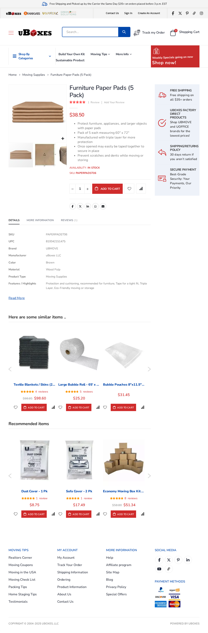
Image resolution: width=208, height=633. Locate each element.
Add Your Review (114, 102)
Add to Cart (35, 407)
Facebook (72, 206)
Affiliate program (118, 565)
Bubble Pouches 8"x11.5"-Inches (124, 385)
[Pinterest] (187, 13)
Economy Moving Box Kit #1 (124, 491)
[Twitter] (180, 13)
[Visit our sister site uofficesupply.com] (50, 13)
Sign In (128, 13)
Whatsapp (95, 206)
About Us (64, 594)
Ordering (63, 579)
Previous (10, 369)
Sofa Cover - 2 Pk (79, 491)
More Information (40, 220)
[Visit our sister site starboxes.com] (32, 13)
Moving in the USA (22, 572)
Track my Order (153, 32)
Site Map (112, 572)
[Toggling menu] (11, 33)
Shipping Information (72, 572)
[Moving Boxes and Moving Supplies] (35, 33)
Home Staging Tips (23, 594)
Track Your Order (69, 565)
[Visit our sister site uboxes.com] (13, 13)
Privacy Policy (116, 587)
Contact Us (112, 13)
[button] (62, 138)
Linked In (188, 560)
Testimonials (18, 601)
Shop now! (164, 63)
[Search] (124, 32)
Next (149, 369)
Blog (109, 579)
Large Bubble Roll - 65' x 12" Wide (79, 385)
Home (13, 75)
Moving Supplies (33, 74)
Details (14, 220)
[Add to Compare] (53, 407)
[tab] (14, 220)
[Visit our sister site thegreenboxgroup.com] (68, 13)
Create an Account (149, 13)
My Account (66, 557)
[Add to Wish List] (16, 407)
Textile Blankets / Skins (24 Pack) (34, 385)
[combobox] (93, 32)
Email (103, 206)
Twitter (80, 206)
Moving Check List (22, 579)
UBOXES (193, 623)
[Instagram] (201, 13)
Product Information (72, 587)
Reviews (69, 220)
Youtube (159, 569)
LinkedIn (87, 206)
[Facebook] (173, 13)
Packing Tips (18, 587)
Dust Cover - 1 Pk (34, 491)
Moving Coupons (21, 565)
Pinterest (178, 560)
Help (109, 557)
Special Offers (116, 594)
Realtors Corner (20, 557)
